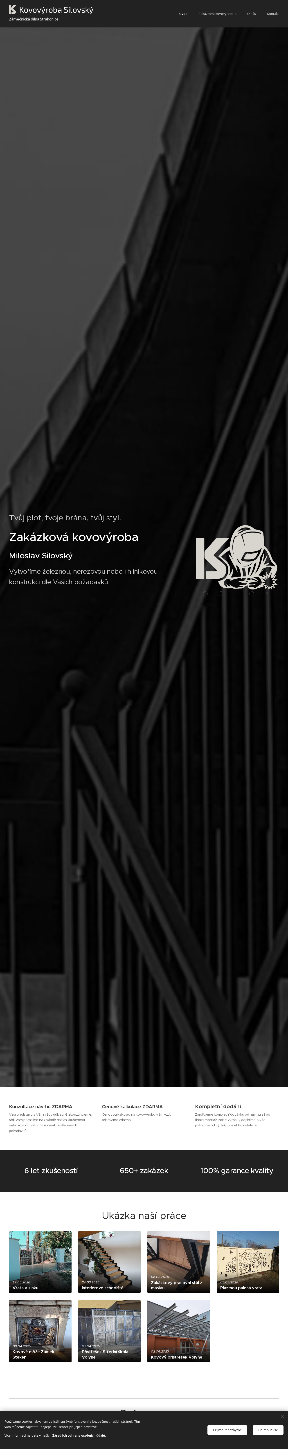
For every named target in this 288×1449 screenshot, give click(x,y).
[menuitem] (185, 13)
